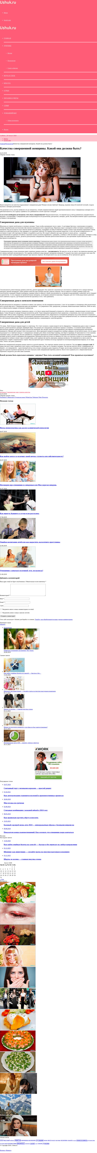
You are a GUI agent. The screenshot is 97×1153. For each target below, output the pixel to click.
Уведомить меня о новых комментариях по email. (18, 609)
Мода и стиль (9, 75)
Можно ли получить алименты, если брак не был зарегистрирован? (26, 727)
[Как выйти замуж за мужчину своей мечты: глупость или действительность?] (18, 453)
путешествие (91, 1140)
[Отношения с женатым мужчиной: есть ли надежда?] (18, 567)
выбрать (12, 1140)
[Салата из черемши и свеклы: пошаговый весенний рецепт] (18, 1072)
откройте (70, 1140)
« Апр (2, 879)
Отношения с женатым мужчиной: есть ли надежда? (21, 571)
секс (36, 1143)
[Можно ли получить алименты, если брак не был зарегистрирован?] (14, 725)
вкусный (7, 1140)
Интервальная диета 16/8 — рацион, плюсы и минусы (21, 743)
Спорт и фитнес (13, 68)
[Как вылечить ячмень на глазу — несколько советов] (18, 923)
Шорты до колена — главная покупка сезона (18, 709)
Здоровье (7, 46)
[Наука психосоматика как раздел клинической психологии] (18, 424)
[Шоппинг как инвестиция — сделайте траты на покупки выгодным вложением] (14, 689)
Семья (6, 105)
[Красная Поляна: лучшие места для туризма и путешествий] (15, 1114)
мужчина (64, 1140)
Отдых (6, 90)
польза (74, 1140)
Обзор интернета (13, 120)
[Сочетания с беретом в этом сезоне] (18, 1136)
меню (45, 1140)
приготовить (82, 1140)
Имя (2, 599)
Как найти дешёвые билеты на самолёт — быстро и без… (22, 673)
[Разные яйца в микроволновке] (18, 1029)
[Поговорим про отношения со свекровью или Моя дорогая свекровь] (18, 481)
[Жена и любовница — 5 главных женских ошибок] (18, 1093)
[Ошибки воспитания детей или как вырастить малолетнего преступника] (18, 538)
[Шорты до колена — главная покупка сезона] (14, 707)
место (53, 1140)
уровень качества (24, 392)
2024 (1, 1140)
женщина (3, 392)
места (50, 1140)
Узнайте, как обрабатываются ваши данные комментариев (53, 619)
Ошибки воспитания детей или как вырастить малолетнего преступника (30, 542)
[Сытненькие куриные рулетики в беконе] (18, 902)
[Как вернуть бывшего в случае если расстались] (18, 510)
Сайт (1, 606)
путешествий (3, 1143)
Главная (2, 144)
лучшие (40, 1140)
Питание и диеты (11, 98)
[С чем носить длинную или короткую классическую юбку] (18, 1008)
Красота (7, 83)
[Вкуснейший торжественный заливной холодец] (18, 1051)
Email (2, 602)
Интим (10, 53)
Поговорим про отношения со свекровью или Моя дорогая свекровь (28, 485)
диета (17, 1139)
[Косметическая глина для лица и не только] (18, 966)
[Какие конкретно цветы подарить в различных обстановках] (18, 945)
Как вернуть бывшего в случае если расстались (19, 513)
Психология (11, 60)
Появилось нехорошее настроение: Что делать (19, 650)
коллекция (32, 1140)
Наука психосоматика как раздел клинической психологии (24, 428)
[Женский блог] (8, 4)
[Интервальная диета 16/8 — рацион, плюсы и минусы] (14, 741)
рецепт (21, 1142)
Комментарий (5, 595)
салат (32, 1143)
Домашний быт (10, 113)
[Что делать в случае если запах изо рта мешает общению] (18, 987)
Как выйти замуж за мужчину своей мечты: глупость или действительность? (32, 456)
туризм (40, 1143)
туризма (45, 1143)
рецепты (27, 1143)
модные (58, 1140)
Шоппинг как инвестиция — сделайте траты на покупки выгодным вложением (30, 691)
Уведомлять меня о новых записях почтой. (16, 613)
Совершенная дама (12, 392)
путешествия (11, 1143)
